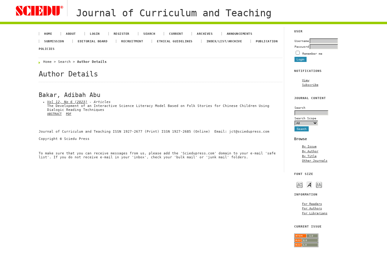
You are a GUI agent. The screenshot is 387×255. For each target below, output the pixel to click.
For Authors (312, 208)
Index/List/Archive (224, 41)
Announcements (239, 33)
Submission (54, 41)
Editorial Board (92, 41)
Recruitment (132, 41)
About (71, 33)
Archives (205, 33)
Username (301, 41)
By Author (310, 151)
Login (95, 33)
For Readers (312, 203)
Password (301, 46)
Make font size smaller (300, 184)
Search (149, 33)
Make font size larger (319, 184)
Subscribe (310, 84)
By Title (309, 156)
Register (121, 33)
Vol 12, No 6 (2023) (67, 102)
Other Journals (314, 160)
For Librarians (314, 213)
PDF (68, 113)
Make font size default (309, 184)
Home (48, 33)
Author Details (92, 62)
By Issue (309, 146)
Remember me (312, 53)
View (305, 80)
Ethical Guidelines (174, 41)
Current (176, 33)
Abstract (54, 113)
